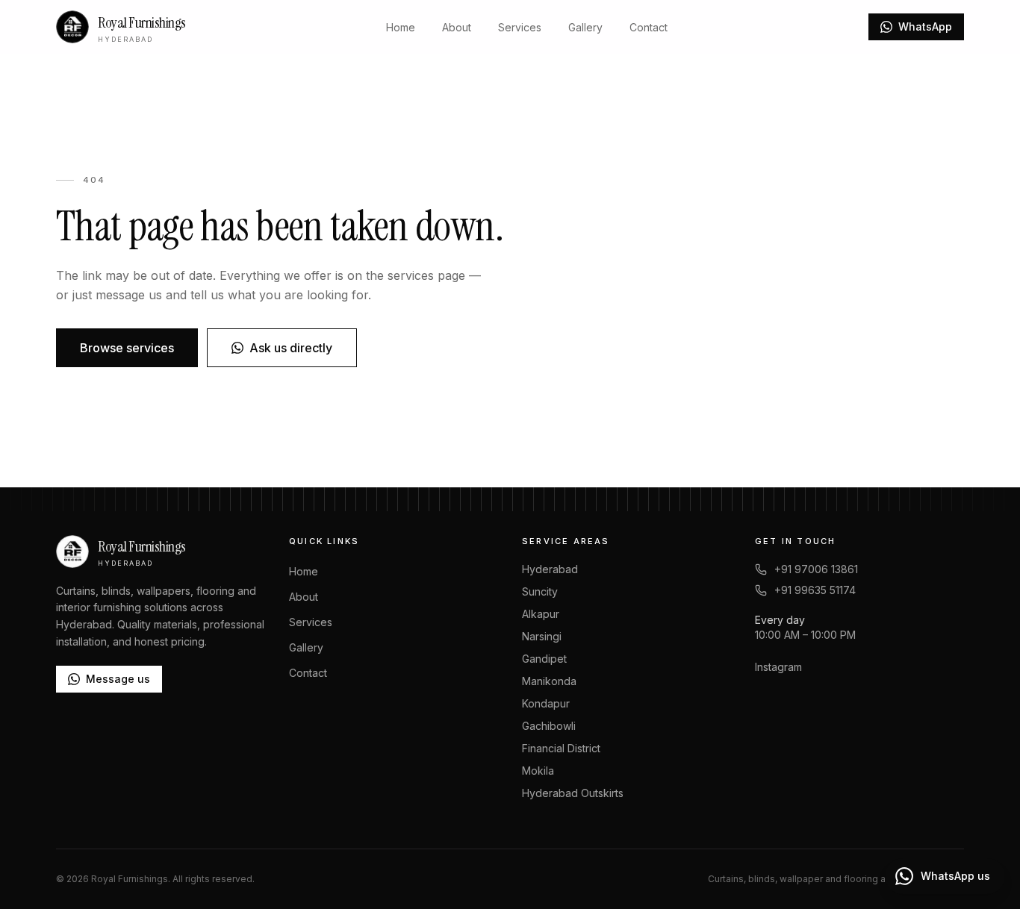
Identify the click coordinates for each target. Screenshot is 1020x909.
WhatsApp (925, 26)
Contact (648, 27)
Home (400, 27)
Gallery (585, 27)
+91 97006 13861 (816, 569)
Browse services (127, 347)
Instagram (778, 666)
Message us (118, 678)
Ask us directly (290, 347)
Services (519, 27)
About (456, 27)
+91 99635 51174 (815, 590)
